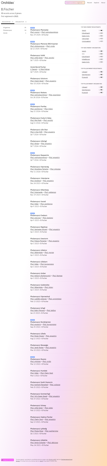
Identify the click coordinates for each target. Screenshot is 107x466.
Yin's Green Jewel (38, 396)
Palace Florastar (38, 241)
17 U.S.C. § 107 (52, 459)
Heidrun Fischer (41, 417)
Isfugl (37, 308)
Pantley (38, 106)
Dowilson (35, 181)
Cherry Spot (46, 373)
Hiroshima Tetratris (39, 169)
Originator (21, 22)
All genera (6, 27)
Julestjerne (39, 178)
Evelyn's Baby (40, 118)
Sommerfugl (40, 394)
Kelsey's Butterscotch (40, 276)
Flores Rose (36, 431)
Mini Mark (35, 120)
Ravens (38, 359)
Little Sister (36, 58)
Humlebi (38, 371)
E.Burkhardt (86, 33)
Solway (38, 405)
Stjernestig (39, 167)
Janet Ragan (37, 347)
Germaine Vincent (38, 229)
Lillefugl (38, 141)
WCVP (41, 461)
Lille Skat (39, 130)
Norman (57, 276)
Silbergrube (36, 252)
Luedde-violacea (38, 299)
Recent (89, 3)
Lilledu (38, 334)
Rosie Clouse (37, 336)
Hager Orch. (86, 36)
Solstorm (39, 78)
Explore (96, 3)
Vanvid (38, 201)
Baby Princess (37, 310)
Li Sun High (36, 132)
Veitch (84, 30)
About (103, 3)
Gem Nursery (86, 74)
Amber (38, 273)
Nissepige (39, 345)
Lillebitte (38, 440)
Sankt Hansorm (41, 382)
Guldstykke (39, 285)
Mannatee (39, 30)
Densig (33, 69)
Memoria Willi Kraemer (44, 44)
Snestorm (39, 239)
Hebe (34, 204)
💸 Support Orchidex (7, 460)
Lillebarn (38, 262)
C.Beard (84, 72)
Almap (34, 144)
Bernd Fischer (38, 67)
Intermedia (36, 192)
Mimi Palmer (44, 69)
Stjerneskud (40, 296)
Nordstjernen (40, 322)
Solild (37, 55)
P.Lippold (85, 77)
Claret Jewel (37, 81)
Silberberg (39, 190)
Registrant (7, 22)
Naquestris (39, 155)
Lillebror (38, 250)
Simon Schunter (38, 443)
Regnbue (38, 227)
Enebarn (38, 215)
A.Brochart (85, 39)
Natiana (38, 92)
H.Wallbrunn (86, 59)
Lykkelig (38, 429)
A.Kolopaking (86, 41)
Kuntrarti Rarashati (39, 385)
